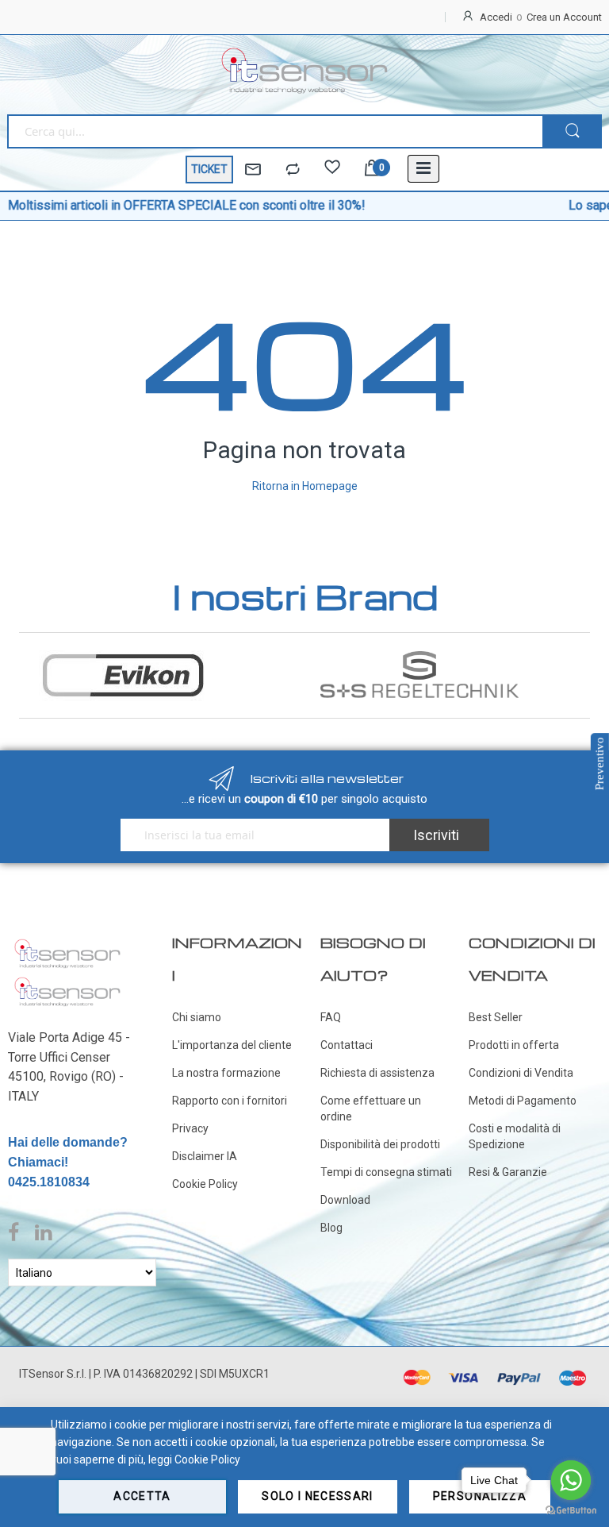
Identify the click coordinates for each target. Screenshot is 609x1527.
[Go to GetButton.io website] (571, 1511)
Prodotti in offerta (514, 1045)
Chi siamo (196, 1017)
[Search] (572, 131)
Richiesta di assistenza (377, 1072)
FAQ (330, 1017)
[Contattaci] (253, 170)
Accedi (496, 17)
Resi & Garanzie (508, 1172)
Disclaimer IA (204, 1156)
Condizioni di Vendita (521, 1072)
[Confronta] (292, 170)
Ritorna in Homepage (305, 486)
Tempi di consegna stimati (386, 1172)
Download (345, 1199)
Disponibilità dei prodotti (380, 1144)
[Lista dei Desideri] (332, 170)
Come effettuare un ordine (370, 1108)
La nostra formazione (226, 1072)
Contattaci (346, 1045)
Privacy (190, 1128)
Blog (331, 1227)
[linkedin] (43, 1233)
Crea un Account (564, 17)
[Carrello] (372, 169)
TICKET (209, 169)
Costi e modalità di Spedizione (515, 1136)
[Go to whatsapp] (571, 1480)
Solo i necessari (317, 1496)
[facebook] (17, 1233)
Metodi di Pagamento (522, 1100)
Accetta (141, 1496)
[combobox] (275, 131)
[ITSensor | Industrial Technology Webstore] (304, 70)
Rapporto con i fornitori (229, 1100)
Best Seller (496, 1017)
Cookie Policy (205, 1184)
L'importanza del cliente (232, 1045)
